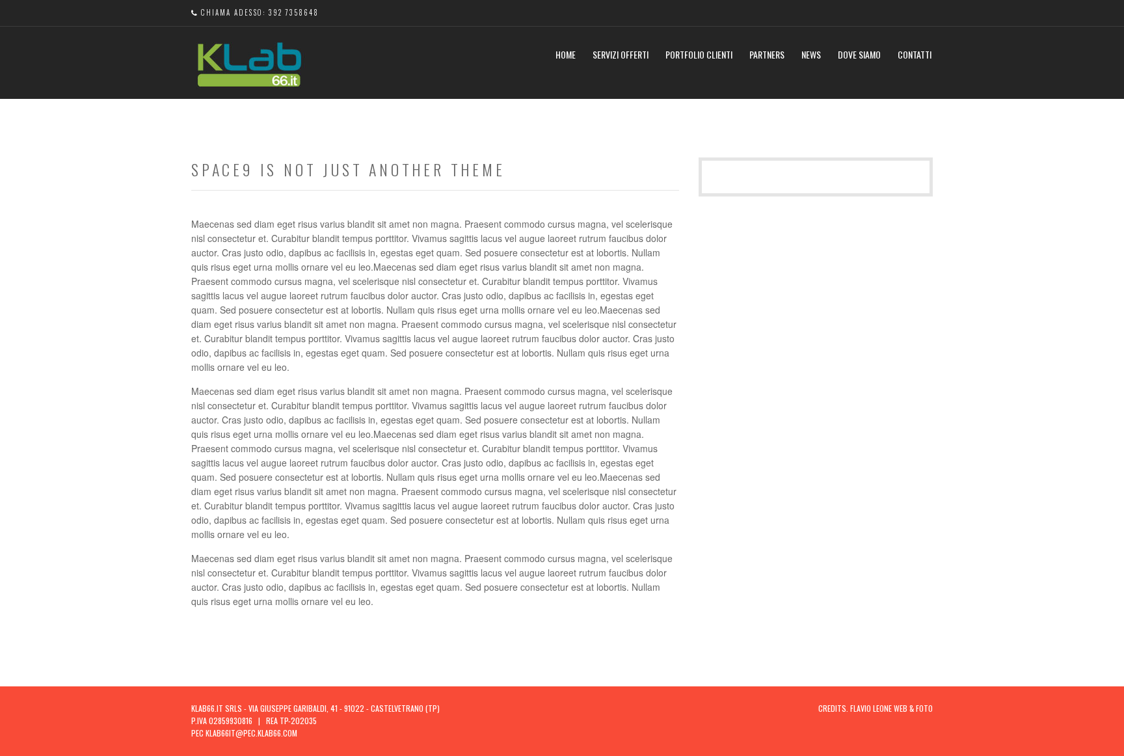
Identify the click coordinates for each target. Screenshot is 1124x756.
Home (565, 54)
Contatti (914, 54)
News (811, 54)
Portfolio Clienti (698, 54)
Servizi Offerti (621, 54)
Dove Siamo (859, 54)
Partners (766, 54)
